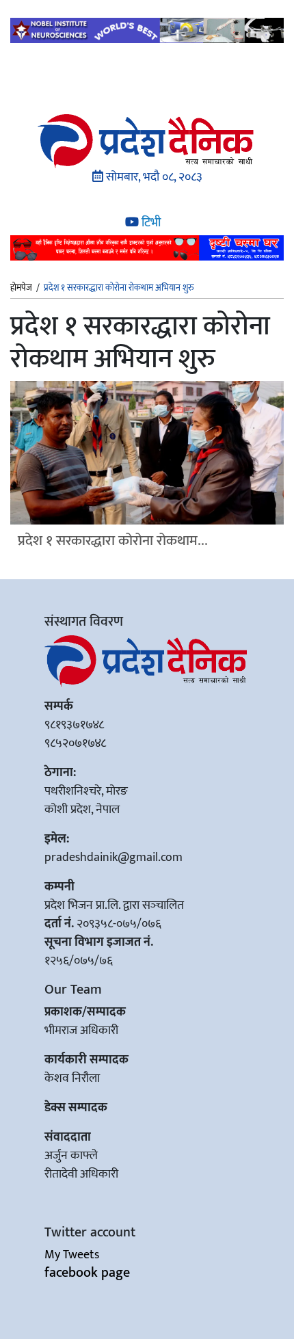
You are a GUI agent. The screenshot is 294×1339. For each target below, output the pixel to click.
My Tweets (71, 1255)
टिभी (150, 223)
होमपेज (21, 288)
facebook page (87, 1272)
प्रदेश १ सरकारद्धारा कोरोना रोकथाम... (113, 541)
